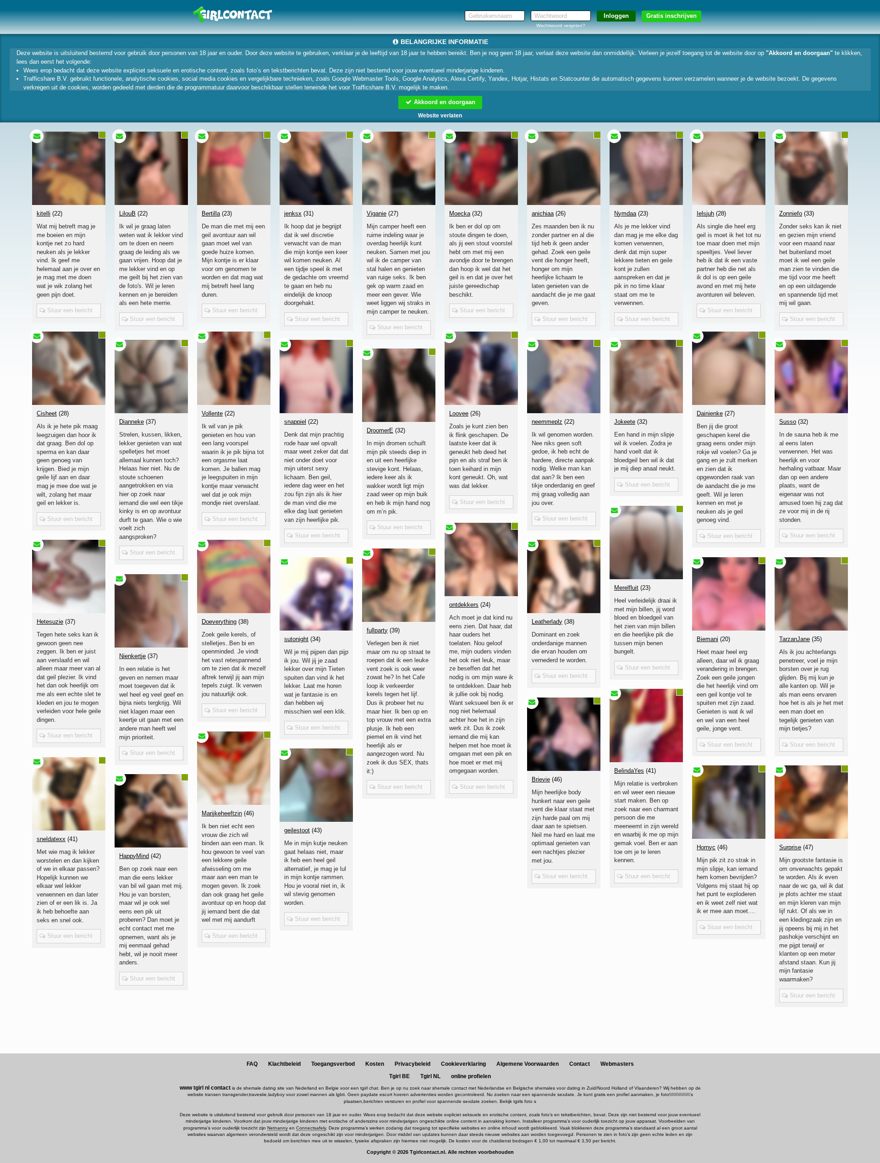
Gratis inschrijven (671, 15)
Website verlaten (440, 115)
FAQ (252, 1064)
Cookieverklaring (463, 1064)
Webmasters (617, 1064)
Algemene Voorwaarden (527, 1064)
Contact (579, 1064)
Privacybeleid (412, 1064)
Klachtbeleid (284, 1064)
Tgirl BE (399, 1076)
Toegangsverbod (333, 1064)
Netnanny (277, 1127)
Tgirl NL (430, 1076)
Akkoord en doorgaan (443, 102)
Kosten (374, 1064)
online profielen (471, 1076)
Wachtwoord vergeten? (560, 25)
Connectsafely (311, 1127)
